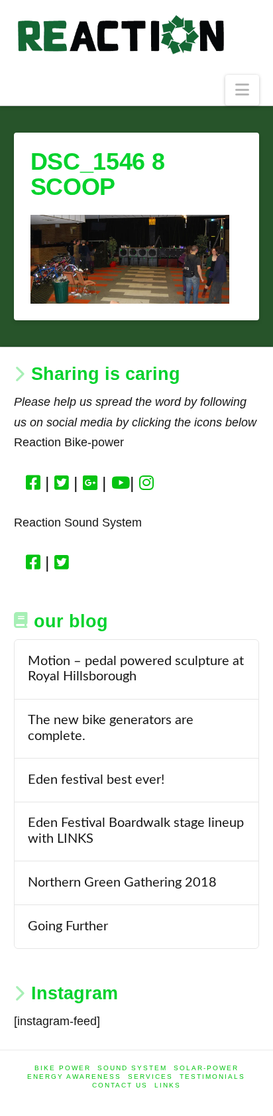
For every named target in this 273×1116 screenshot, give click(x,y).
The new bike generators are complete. (110, 728)
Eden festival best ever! (96, 779)
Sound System (132, 1068)
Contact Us (120, 1085)
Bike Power (62, 1068)
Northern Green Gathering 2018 (122, 882)
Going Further (68, 926)
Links (167, 1085)
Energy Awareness (74, 1076)
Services (150, 1076)
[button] (242, 90)
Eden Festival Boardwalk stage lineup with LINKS (136, 830)
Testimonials (212, 1076)
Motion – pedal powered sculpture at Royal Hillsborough (136, 669)
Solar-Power (206, 1068)
